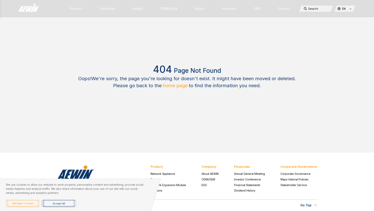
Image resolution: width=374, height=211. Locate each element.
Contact (284, 9)
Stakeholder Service (293, 185)
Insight (137, 9)
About (199, 9)
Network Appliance (163, 173)
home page (175, 85)
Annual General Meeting (249, 173)
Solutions (107, 9)
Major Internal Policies (294, 179)
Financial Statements (247, 185)
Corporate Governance (295, 173)
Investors (229, 9)
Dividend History (244, 190)
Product (76, 9)
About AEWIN (210, 173)
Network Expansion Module (168, 185)
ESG (257, 9)
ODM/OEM (168, 9)
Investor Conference (247, 179)
